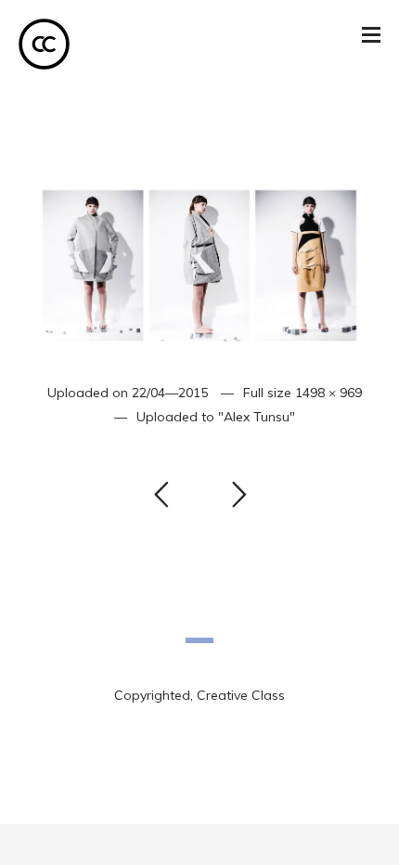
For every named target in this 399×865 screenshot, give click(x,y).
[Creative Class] (44, 44)
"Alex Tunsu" (256, 416)
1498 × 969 (328, 392)
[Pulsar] (199, 247)
